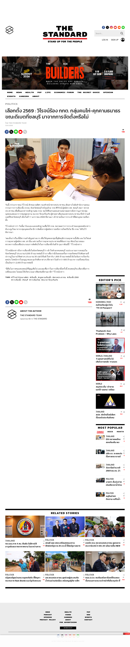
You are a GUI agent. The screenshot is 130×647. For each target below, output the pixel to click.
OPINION (108, 92)
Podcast (48, 614)
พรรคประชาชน (60, 277)
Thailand (108, 356)
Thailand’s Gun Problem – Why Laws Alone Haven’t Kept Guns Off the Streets (106, 332)
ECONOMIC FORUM (64, 92)
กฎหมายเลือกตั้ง (45, 277)
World (99, 356)
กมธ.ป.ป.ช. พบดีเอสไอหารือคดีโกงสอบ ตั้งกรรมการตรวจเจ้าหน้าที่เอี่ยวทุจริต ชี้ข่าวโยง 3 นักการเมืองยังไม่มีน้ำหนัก (102, 579)
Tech (109, 302)
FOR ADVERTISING (68, 622)
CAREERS (24, 96)
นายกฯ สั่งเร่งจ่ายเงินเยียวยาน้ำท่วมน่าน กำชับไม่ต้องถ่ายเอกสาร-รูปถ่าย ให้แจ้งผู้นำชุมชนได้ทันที (114, 483)
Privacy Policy (48, 619)
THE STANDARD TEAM (17, 123)
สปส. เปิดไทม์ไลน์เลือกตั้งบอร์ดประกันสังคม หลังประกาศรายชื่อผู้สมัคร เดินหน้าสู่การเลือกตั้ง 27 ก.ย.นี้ (105, 416)
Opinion (48, 617)
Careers (68, 617)
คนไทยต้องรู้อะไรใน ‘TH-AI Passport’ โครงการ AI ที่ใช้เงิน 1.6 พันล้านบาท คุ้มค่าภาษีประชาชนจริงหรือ (106, 306)
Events (88, 617)
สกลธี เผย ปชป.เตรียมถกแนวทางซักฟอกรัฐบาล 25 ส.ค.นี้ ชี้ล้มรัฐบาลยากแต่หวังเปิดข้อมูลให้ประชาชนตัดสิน (62, 544)
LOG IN (105, 39)
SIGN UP (114, 39)
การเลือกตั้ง (16, 279)
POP (39, 92)
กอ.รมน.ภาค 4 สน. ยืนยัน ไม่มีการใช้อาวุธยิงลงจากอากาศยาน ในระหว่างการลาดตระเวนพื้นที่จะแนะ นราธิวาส (23, 545)
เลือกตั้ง (34, 277)
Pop (88, 612)
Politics (11, 104)
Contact (88, 619)
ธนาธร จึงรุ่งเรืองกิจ (50, 279)
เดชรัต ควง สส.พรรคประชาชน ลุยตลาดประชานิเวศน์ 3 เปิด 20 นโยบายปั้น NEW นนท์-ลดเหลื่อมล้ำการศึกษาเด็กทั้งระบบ (102, 544)
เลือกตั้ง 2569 (73, 277)
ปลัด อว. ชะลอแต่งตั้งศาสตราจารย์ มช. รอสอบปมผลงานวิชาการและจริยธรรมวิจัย (114, 455)
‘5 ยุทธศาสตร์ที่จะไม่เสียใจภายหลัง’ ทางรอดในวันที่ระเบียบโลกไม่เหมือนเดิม (106, 360)
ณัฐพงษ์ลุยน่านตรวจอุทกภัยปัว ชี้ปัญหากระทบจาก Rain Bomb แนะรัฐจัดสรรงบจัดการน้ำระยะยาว (23, 579)
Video (68, 614)
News (47, 612)
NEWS (19, 92)
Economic (100, 302)
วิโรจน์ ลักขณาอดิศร (20, 277)
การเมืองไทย (35, 279)
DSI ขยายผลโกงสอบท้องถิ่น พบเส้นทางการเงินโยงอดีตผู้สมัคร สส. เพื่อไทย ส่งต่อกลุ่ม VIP (113, 441)
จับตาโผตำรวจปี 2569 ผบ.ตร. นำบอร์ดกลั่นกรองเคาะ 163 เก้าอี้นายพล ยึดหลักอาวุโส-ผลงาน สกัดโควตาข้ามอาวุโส (114, 469)
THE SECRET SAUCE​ (88, 92)
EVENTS (11, 96)
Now (88, 614)
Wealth (68, 612)
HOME (10, 92)
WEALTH (29, 92)
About (68, 619)
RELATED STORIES (65, 513)
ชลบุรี (25, 279)
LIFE (48, 92)
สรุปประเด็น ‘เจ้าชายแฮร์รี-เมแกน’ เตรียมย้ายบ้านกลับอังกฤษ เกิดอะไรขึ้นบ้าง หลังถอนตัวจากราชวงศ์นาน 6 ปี (106, 388)
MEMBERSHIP (68, 628)
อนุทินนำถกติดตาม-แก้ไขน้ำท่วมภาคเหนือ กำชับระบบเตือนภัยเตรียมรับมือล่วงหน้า (113, 497)
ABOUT (35, 96)
